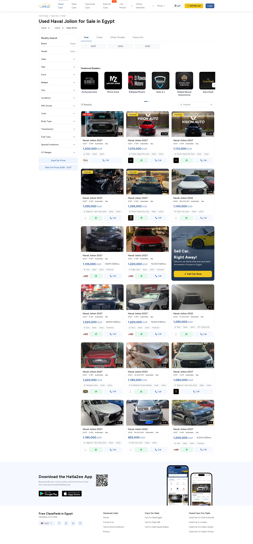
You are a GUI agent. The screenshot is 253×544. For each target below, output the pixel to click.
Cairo (178, 327)
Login (210, 6)
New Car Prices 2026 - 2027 (58, 167)
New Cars (74, 6)
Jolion (102, 154)
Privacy (106, 531)
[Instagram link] (80, 523)
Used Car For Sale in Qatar (201, 527)
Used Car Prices (58, 160)
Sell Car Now (194, 274)
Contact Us (108, 522)
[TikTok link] (66, 523)
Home (106, 517)
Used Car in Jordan (198, 522)
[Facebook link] (59, 523)
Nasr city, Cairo (136, 443)
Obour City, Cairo (183, 212)
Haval (95, 154)
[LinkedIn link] (73, 523)
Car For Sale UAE (152, 522)
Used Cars (60, 6)
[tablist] (147, 37)
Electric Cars (109, 5)
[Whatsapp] (141, 160)
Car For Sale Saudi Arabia (157, 527)
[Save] (120, 114)
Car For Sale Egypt (153, 517)
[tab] (86, 37)
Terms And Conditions (113, 527)
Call (107, 160)
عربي (179, 5)
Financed (110, 270)
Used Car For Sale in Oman (201, 531)
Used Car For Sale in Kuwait (201, 517)
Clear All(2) (71, 28)
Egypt (46, 523)
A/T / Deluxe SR (203, 327)
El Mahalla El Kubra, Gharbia (141, 385)
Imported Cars (90, 6)
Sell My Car (195, 6)
